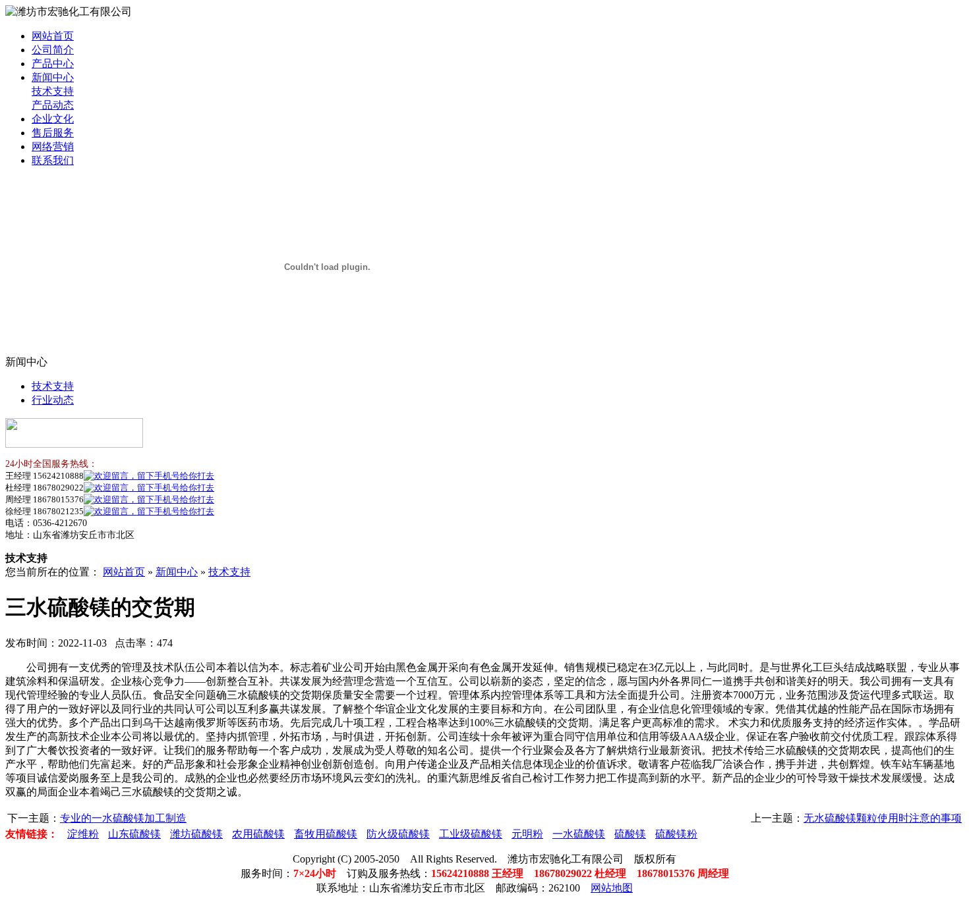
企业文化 (53, 118)
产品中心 (53, 63)
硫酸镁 (630, 833)
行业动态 (53, 400)
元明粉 (527, 833)
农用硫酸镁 (258, 833)
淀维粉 (83, 833)
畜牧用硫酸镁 (325, 833)
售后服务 (53, 132)
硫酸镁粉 (676, 833)
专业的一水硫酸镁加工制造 (123, 818)
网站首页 (53, 35)
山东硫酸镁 (134, 833)
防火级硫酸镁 (398, 833)
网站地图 (612, 887)
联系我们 (53, 160)
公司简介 (53, 49)
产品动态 (53, 105)
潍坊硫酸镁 (196, 833)
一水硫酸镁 (578, 833)
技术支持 (53, 91)
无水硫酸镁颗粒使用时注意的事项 (883, 818)
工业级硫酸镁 (470, 833)
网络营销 (53, 146)
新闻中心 (53, 77)
